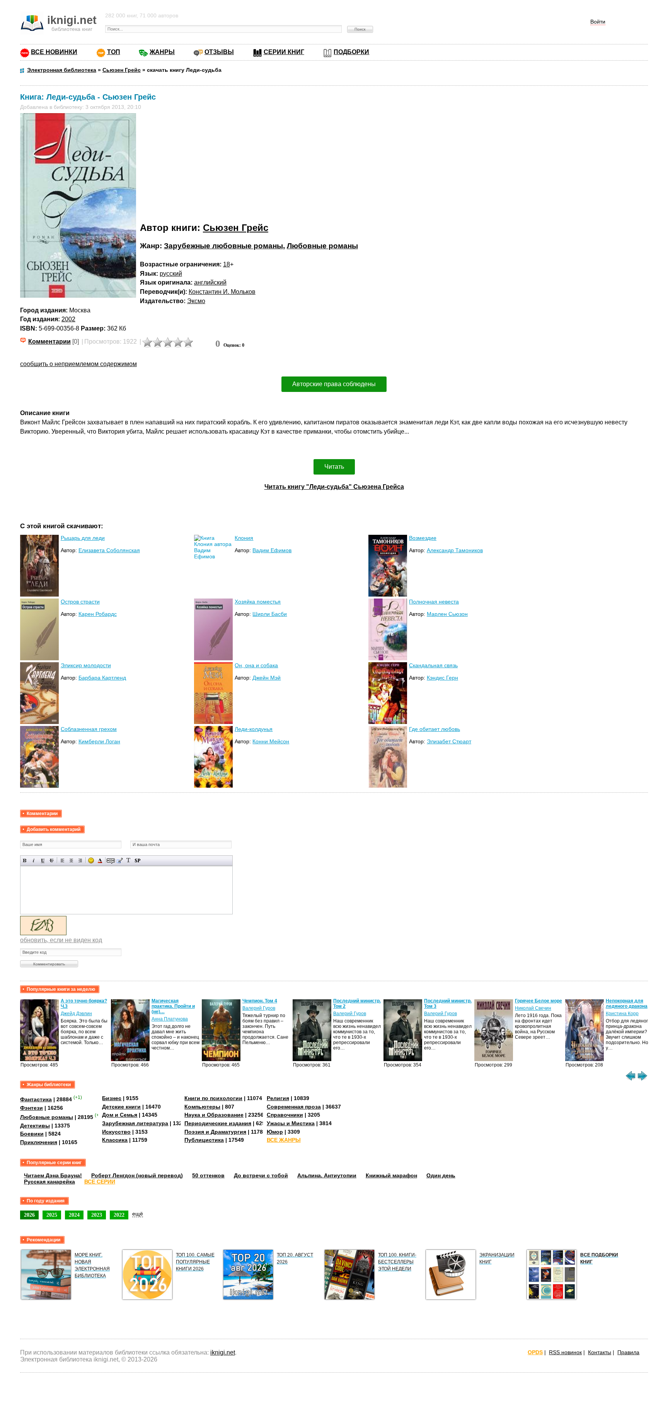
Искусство (116, 1132)
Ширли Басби (269, 614)
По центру (71, 860)
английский (210, 282)
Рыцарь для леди (83, 538)
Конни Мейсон (270, 741)
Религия (278, 1098)
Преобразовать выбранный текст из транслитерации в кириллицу (128, 860)
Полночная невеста (434, 602)
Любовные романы (322, 246)
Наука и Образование (214, 1115)
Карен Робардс (97, 614)
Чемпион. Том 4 (259, 1001)
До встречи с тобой (261, 1175)
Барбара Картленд (102, 678)
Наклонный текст (33, 860)
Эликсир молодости (86, 665)
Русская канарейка (49, 1181)
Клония (244, 538)
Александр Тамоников (455, 550)
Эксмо (196, 301)
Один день (440, 1175)
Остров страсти (80, 602)
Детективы (35, 1125)
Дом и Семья (119, 1115)
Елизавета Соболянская (109, 550)
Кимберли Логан (99, 741)
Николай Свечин (533, 1008)
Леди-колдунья (254, 729)
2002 (68, 319)
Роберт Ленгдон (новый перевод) (137, 1175)
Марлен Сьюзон (447, 614)
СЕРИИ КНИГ (284, 52)
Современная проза (294, 1107)
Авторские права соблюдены (334, 384)
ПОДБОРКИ (351, 52)
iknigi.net (222, 1352)
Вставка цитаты (119, 860)
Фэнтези (31, 1108)
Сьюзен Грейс (235, 227)
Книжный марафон (391, 1175)
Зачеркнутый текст (51, 860)
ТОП (113, 52)
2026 (29, 1215)
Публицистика (204, 1140)
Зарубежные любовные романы (223, 246)
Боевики (32, 1134)
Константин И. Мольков (222, 291)
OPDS (535, 1352)
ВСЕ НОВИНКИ (54, 52)
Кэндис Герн (442, 678)
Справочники (285, 1115)
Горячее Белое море (538, 1001)
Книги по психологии (213, 1098)
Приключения (38, 1142)
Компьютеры (202, 1107)
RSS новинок (565, 1352)
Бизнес (111, 1098)
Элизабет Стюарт (449, 741)
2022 (119, 1215)
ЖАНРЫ (162, 52)
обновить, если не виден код (61, 940)
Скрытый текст (110, 860)
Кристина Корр (622, 1013)
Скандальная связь (433, 665)
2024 (74, 1215)
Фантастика (36, 1099)
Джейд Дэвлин (76, 1013)
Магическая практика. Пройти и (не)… (173, 1006)
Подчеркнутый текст (42, 860)
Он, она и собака (256, 665)
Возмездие (422, 538)
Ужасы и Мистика (291, 1123)
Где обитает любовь (434, 729)
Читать (334, 466)
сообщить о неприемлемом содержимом (78, 364)
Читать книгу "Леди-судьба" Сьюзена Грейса (334, 486)
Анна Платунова (170, 1019)
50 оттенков (208, 1175)
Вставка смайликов (91, 860)
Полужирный (24, 860)
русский (171, 273)
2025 (51, 1215)
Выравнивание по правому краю (80, 860)
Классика (115, 1140)
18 (226, 264)
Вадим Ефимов (271, 550)
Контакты (599, 1352)
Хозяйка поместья (258, 602)
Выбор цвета (99, 860)
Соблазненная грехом (89, 729)
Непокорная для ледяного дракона (627, 1003)
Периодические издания (217, 1123)
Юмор (275, 1132)
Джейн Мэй (266, 678)
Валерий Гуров (258, 1008)
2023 (96, 1215)
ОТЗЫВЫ (219, 52)
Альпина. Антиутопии (326, 1175)
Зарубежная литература (135, 1123)
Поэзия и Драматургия (215, 1132)
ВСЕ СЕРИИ (99, 1181)
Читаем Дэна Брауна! (53, 1175)
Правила (628, 1352)
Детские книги (121, 1107)
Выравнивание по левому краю (62, 860)
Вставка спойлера (137, 860)
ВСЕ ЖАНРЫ (284, 1140)
